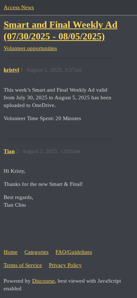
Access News (19, 7)
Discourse (43, 281)
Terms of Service (23, 265)
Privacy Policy (65, 265)
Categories (36, 252)
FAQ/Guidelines (74, 252)
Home (11, 252)
